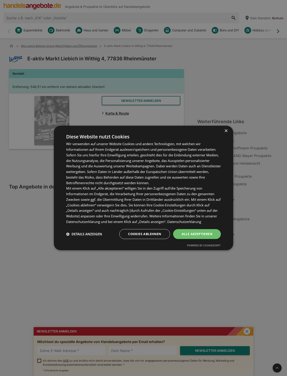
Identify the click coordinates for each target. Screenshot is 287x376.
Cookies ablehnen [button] (144, 234)
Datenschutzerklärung (184, 221)
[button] (84, 234)
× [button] (226, 131)
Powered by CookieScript (203, 245)
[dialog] (143, 188)
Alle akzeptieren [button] (197, 234)
